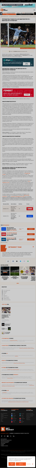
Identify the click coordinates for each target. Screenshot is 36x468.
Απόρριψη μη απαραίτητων (21, 464)
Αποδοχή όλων (11, 464)
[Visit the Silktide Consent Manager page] (33, 464)
